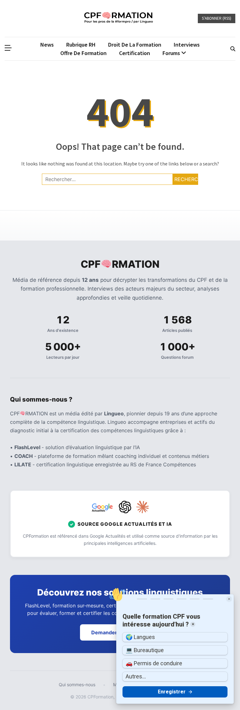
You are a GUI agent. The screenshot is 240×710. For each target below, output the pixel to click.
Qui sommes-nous (77, 684)
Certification (134, 53)
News (47, 44)
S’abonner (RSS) (216, 18)
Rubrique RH (81, 44)
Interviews (187, 44)
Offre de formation (83, 53)
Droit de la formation (134, 44)
